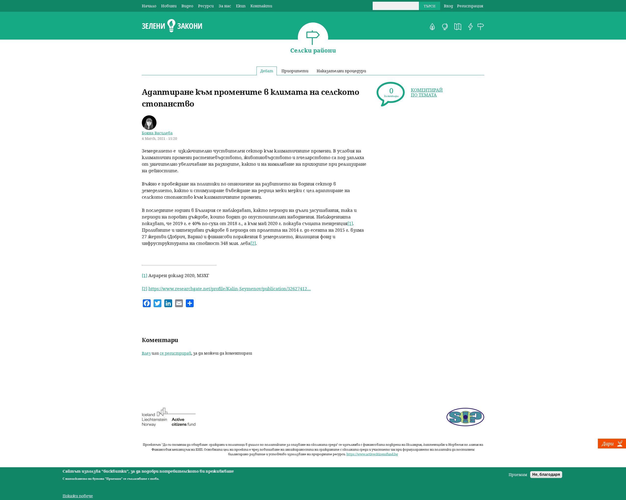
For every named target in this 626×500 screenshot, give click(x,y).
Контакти (261, 6)
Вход (448, 6)
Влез (146, 353)
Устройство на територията (457, 26)
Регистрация (470, 6)
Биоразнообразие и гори (432, 26)
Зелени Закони (172, 26)
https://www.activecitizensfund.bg (372, 454)
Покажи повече (78, 495)
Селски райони (480, 26)
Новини (169, 6)
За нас (225, 6)
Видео (187, 6)
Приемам (518, 474)
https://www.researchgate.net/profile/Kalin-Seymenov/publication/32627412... (229, 289)
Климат (445, 26)
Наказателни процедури (341, 71)
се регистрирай (175, 353)
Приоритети (294, 71)
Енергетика (470, 26)
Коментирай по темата (427, 92)
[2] (253, 243)
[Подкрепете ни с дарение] (612, 447)
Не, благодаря (546, 474)
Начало (149, 6)
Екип (241, 6)
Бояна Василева (157, 133)
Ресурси (206, 6)
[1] (350, 223)
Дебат (266, 71)
